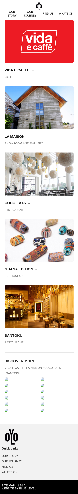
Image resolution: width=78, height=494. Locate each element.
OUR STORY (10, 456)
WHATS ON (66, 13)
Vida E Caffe (17, 70)
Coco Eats (15, 203)
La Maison (15, 136)
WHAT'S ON (10, 472)
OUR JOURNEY (12, 461)
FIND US (48, 13)
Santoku (13, 335)
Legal (22, 485)
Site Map (8, 485)
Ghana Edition (19, 269)
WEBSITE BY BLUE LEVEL (19, 488)
